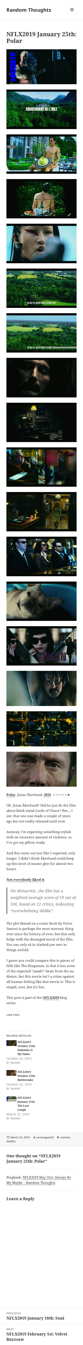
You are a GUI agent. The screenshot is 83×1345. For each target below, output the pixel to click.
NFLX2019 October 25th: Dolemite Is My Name (26, 1048)
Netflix (10, 1141)
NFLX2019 (51, 997)
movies (65, 1137)
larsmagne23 (45, 1137)
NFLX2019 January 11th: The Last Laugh (26, 1104)
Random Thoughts (28, 9)
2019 (47, 794)
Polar (10, 794)
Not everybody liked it (25, 879)
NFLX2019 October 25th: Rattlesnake (26, 1076)
